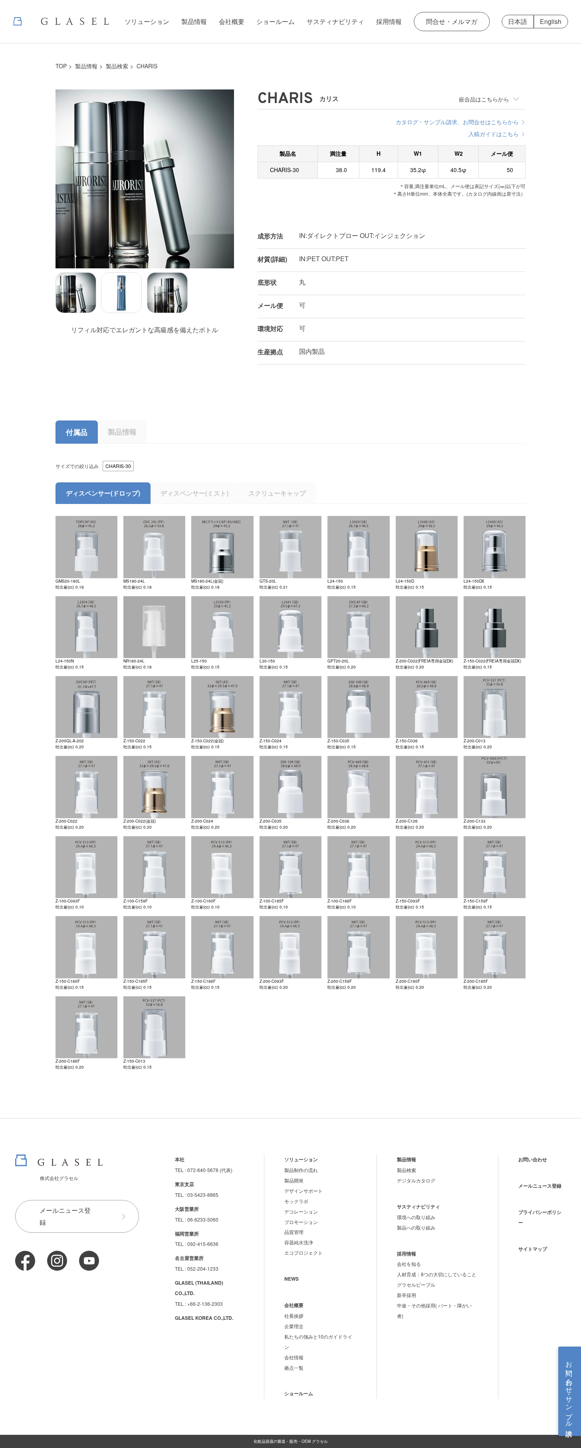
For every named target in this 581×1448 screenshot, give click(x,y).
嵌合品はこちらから (484, 99)
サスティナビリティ (335, 21)
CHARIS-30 (118, 465)
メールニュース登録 (65, 1216)
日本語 (517, 21)
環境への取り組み (416, 1217)
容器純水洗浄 (298, 1242)
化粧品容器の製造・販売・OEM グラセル (291, 1441)
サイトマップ (532, 1248)
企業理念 (293, 1326)
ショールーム (275, 21)
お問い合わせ (532, 1159)
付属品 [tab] (76, 432)
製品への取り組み (416, 1227)
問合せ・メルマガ (451, 21)
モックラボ (296, 1201)
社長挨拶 (293, 1315)
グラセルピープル (416, 1284)
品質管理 (293, 1231)
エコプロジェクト (303, 1252)
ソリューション (147, 21)
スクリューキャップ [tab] (277, 493)
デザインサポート (303, 1190)
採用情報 (389, 21)
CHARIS (147, 66)
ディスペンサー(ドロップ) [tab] (103, 493)
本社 (179, 1159)
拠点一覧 (293, 1367)
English (550, 21)
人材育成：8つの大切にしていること (436, 1274)
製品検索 (117, 66)
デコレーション (301, 1211)
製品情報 (194, 21)
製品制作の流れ (301, 1169)
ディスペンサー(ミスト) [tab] (194, 493)
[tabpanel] (291, 765)
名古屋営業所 (189, 1258)
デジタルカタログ (416, 1180)
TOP (61, 66)
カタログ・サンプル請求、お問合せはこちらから (457, 122)
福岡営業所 (187, 1233)
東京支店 (184, 1184)
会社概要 (231, 21)
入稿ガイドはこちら (493, 134)
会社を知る (409, 1263)
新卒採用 (406, 1294)
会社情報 (293, 1357)
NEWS (291, 1278)
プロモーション (301, 1221)
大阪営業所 (187, 1208)
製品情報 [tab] (122, 431)
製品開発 (293, 1180)
